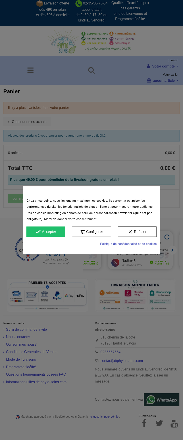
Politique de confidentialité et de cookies (128, 244)
